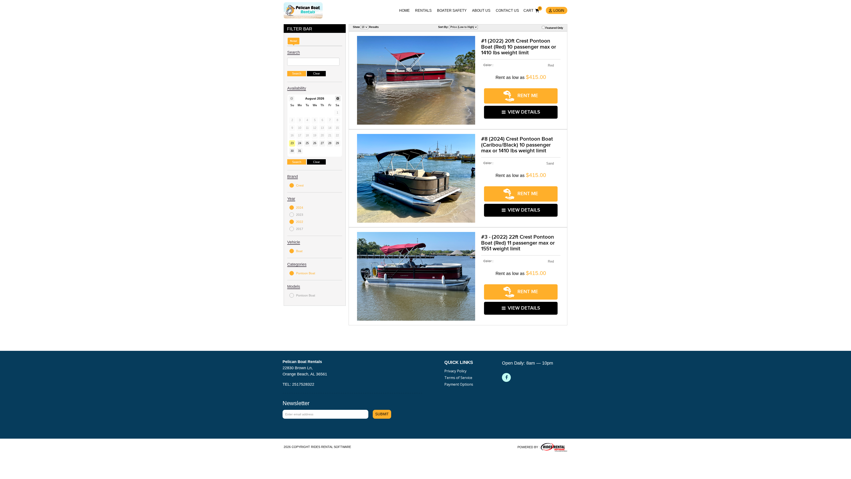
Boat (299, 251)
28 (329, 143)
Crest (300, 185)
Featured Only (554, 27)
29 (337, 143)
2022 (299, 222)
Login (558, 10)
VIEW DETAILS (524, 112)
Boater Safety (452, 10)
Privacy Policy (455, 371)
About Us (481, 10)
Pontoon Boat (305, 273)
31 (299, 151)
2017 (299, 229)
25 (307, 143)
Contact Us (507, 10)
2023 (299, 214)
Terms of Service (458, 377)
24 (299, 143)
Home (404, 10)
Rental (293, 41)
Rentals (423, 10)
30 (292, 151)
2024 (299, 207)
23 (292, 143)
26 (314, 143)
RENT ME (527, 96)
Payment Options (458, 384)
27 (322, 143)
